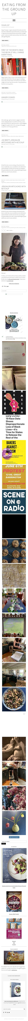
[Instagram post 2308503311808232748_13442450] (14, 699)
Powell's (17, 914)
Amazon (20, 886)
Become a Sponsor (14, 312)
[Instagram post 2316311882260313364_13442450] (14, 576)
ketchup (2, 181)
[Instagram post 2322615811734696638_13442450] (14, 526)
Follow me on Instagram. (14, 283)
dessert (14, 136)
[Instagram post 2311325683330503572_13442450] (14, 650)
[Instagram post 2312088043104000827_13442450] (14, 625)
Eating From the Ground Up (14, 9)
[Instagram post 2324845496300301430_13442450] (14, 477)
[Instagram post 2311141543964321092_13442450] (14, 675)
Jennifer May (12, 180)
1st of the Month (8, 92)
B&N (14, 914)
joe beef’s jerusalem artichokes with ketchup (12, 141)
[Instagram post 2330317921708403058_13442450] (14, 427)
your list (5, 25)
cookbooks (13, 92)
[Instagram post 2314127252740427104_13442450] (14, 600)
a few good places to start (13, 279)
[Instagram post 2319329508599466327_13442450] (14, 551)
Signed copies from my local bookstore (10, 886)
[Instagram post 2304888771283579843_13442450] (14, 774)
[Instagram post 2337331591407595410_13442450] (14, 353)
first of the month (13, 46)
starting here (14, 970)
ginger (17, 136)
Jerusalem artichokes (18, 182)
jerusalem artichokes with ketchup (13, 187)
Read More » (5, 40)
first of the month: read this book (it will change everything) (12, 52)
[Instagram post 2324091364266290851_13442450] (14, 502)
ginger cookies (8, 97)
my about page (10, 280)
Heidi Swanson (21, 136)
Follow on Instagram (14, 837)
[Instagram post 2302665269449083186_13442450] (14, 798)
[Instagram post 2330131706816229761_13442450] (14, 452)
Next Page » (10, 230)
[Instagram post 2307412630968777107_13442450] (14, 724)
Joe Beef (23, 180)
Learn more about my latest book (11, 1001)
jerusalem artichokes (17, 180)
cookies (11, 136)
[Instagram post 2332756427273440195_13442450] (14, 403)
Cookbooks (8, 46)
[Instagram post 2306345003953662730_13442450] (14, 749)
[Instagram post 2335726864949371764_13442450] (14, 378)
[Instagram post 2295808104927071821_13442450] (14, 823)
